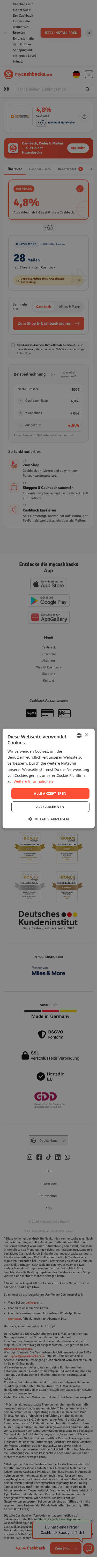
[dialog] (48, 779)
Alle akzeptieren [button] (50, 793)
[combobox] (79, 735)
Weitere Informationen (33, 781)
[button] (48, 819)
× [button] (86, 735)
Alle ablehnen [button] (50, 806)
